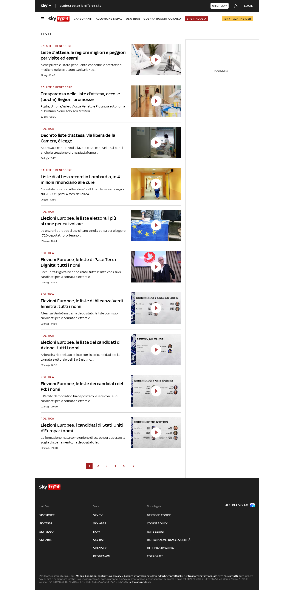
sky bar (98, 539)
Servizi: (97, 506)
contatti (233, 575)
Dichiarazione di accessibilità (168, 539)
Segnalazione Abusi (140, 582)
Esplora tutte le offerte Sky (80, 5)
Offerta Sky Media (160, 548)
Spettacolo (196, 18)
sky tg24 (45, 523)
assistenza (220, 575)
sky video (46, 531)
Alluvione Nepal (109, 18)
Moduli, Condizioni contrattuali (94, 575)
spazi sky (100, 548)
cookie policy (157, 523)
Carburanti (83, 18)
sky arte (45, 539)
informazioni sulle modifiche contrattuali (158, 575)
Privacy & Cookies (123, 575)
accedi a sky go (236, 505)
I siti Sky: (44, 506)
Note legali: (154, 506)
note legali (155, 531)
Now (96, 531)
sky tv (97, 515)
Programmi (101, 556)
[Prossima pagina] (132, 466)
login (248, 5)
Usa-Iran (133, 18)
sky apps (99, 523)
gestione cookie (159, 515)
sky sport (46, 515)
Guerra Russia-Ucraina (162, 18)
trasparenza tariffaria (200, 575)
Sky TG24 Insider (237, 18)
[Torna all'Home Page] (59, 19)
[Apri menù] (42, 19)
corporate (155, 556)
